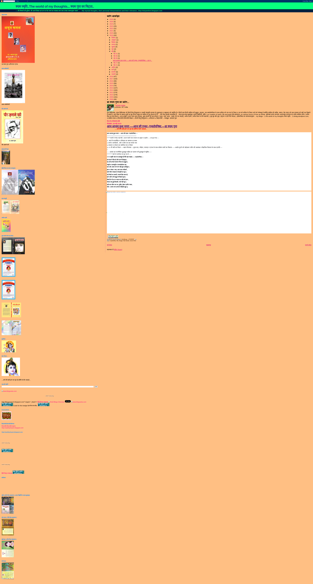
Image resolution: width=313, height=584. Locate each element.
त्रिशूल (121, 240)
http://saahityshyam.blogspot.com (12, 428)
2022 (112, 28)
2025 (112, 22)
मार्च (113, 69)
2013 (112, 88)
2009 (112, 97)
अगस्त (114, 44)
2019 (112, 35)
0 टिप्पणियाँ (131, 239)
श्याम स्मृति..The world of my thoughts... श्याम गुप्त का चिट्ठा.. (55, 6)
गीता (117, 240)
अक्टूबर (114, 40)
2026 (112, 19)
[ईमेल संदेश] (135, 239)
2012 (112, 90)
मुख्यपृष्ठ (208, 245)
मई (113, 51)
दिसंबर (114, 38)
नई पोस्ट (109, 245)
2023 (112, 26)
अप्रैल (114, 67)
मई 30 (115, 56)
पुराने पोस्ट (308, 245)
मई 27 (115, 63)
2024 (112, 24)
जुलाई (113, 47)
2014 (112, 85)
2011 (111, 92)
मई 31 (115, 54)
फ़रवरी (114, 72)
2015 (112, 83)
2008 (112, 99)
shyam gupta (120, 105)
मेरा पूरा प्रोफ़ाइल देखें (113, 121)
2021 (112, 31)
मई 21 (115, 65)
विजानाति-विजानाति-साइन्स (8, 426)
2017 (112, 79)
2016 (112, 81)
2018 (112, 76)
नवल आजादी (126, 240)
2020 (112, 33)
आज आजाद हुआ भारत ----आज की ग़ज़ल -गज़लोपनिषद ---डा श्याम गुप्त (142, 126)
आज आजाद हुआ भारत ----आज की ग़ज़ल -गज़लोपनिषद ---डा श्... (132, 60)
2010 (112, 95)
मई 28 (115, 58)
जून (113, 49)
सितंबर (114, 42)
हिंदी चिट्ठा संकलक (42, 402)
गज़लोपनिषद (113, 240)
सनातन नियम (133, 240)
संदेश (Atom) (118, 249)
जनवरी (114, 74)
